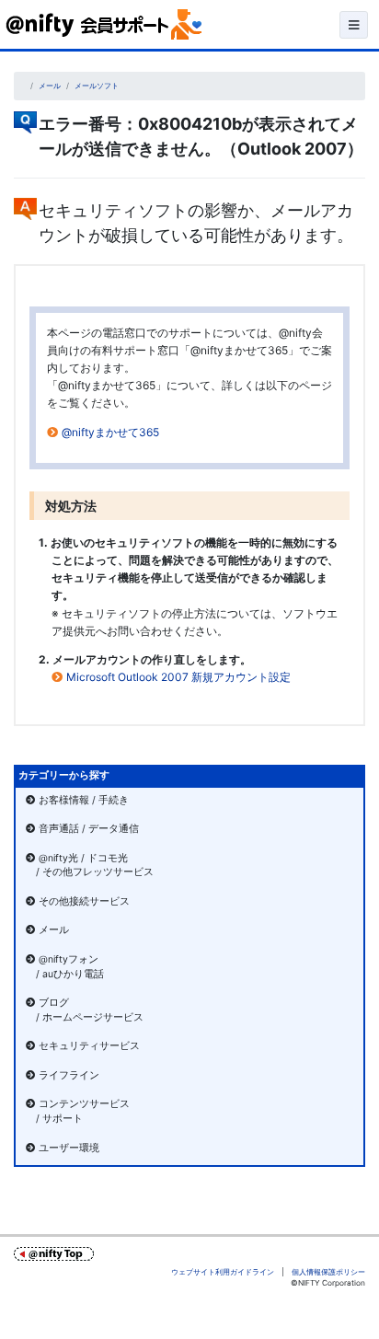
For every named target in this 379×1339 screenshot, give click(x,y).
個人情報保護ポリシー (328, 1271)
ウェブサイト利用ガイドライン (222, 1271)
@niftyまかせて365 (110, 432)
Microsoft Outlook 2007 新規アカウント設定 (178, 677)
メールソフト (97, 85)
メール (50, 85)
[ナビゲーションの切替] (353, 25)
